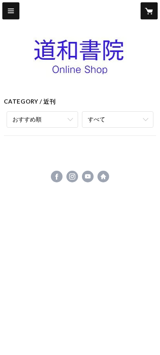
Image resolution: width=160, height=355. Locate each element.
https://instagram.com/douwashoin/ (72, 176)
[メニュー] (10, 10)
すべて (96, 119)
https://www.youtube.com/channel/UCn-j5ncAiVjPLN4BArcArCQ (88, 176)
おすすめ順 (27, 119)
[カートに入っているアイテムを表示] (149, 10)
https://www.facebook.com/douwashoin (57, 176)
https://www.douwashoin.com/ (103, 176)
